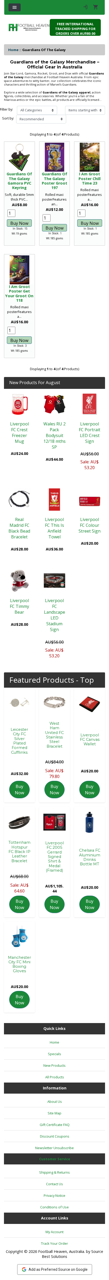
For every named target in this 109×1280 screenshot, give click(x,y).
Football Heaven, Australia (61, 1251)
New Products (54, 1065)
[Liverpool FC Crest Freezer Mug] (19, 404)
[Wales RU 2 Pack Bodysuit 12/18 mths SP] (54, 404)
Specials (54, 1053)
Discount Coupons (54, 1136)
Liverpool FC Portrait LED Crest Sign (89, 432)
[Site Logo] (29, 27)
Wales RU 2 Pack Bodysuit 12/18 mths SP (54, 435)
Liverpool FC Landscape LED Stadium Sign (54, 615)
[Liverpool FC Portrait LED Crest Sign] (89, 404)
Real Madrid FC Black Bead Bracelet (19, 528)
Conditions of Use (54, 1207)
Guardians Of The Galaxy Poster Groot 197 (54, 180)
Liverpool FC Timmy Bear (19, 606)
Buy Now (19, 223)
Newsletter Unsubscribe (54, 1147)
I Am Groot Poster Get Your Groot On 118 (19, 293)
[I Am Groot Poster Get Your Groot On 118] (19, 270)
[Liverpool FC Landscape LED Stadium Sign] (54, 580)
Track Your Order (54, 1243)
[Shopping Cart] (96, 7)
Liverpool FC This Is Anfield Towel (54, 528)
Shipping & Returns (54, 1172)
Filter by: (6, 109)
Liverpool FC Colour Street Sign (90, 525)
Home (13, 49)
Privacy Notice (54, 1195)
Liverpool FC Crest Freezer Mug (19, 432)
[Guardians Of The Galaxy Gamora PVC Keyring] (19, 157)
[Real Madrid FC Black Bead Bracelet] (19, 499)
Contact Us (54, 1184)
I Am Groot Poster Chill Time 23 (90, 178)
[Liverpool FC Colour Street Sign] (89, 499)
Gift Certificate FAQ (55, 1124)
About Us (54, 1101)
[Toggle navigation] (14, 7)
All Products (54, 1077)
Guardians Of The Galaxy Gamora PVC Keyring (19, 180)
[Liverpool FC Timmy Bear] (19, 580)
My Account (54, 1231)
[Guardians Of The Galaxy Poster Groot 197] (54, 157)
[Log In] (85, 7)
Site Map (54, 1113)
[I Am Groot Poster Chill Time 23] (89, 157)
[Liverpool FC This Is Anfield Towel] (54, 499)
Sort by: (8, 118)
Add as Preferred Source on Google (58, 1269)
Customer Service (54, 1159)
